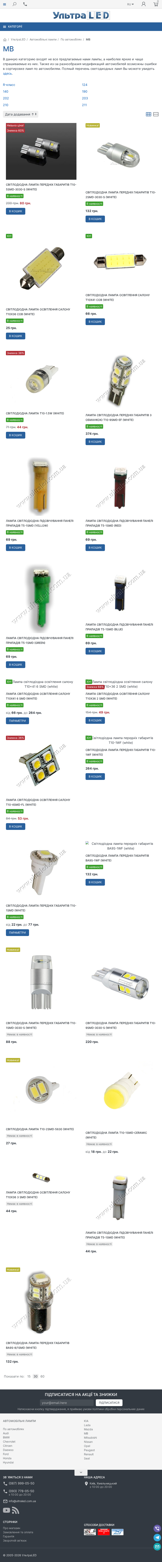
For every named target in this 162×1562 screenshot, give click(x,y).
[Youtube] (6, 1510)
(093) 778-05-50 (21, 1491)
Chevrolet (9, 1441)
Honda (7, 1458)
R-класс (9, 85)
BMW (6, 1437)
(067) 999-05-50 (21, 1483)
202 (6, 98)
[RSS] (15, 1510)
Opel (87, 1446)
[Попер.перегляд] (41, 151)
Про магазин (11, 1528)
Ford (6, 1454)
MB (86, 1433)
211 (84, 105)
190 (84, 91)
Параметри (17, 720)
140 (5, 91)
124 (84, 85)
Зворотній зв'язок (15, 1540)
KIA (86, 1421)
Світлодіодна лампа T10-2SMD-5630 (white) (40, 1129)
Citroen (7, 1445)
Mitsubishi (90, 1437)
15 (29, 1376)
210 (5, 105)
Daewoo (8, 1450)
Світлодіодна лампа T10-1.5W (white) (35, 413)
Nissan (88, 1441)
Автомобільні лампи (43, 39)
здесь (7, 73)
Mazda (88, 1429)
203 (85, 98)
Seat (87, 1458)
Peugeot (89, 1450)
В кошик (15, 211)
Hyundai (8, 1462)
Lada (87, 1425)
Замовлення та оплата (18, 1532)
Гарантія (8, 1536)
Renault (89, 1454)
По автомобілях (71, 39)
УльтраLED (18, 39)
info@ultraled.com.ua (22, 1501)
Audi (6, 1433)
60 (42, 1376)
